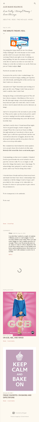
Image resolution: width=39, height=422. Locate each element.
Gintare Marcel (25, 416)
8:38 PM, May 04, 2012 (19, 233)
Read (14, 19)
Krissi (10, 233)
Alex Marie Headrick (13, 7)
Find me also (22, 19)
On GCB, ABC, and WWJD (13, 338)
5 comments (11, 341)
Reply (10, 254)
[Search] (35, 3)
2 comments (11, 401)
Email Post (11, 223)
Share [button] (4, 223)
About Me (7, 19)
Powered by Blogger (21, 413)
